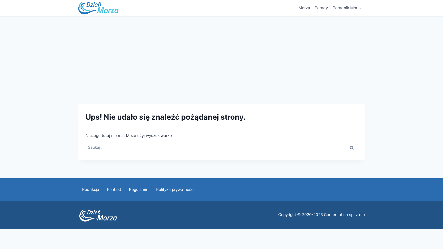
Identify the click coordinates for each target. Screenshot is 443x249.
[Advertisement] (221, 51)
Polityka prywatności (175, 189)
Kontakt (114, 189)
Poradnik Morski (347, 8)
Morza (304, 8)
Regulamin (138, 189)
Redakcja (90, 189)
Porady (321, 8)
